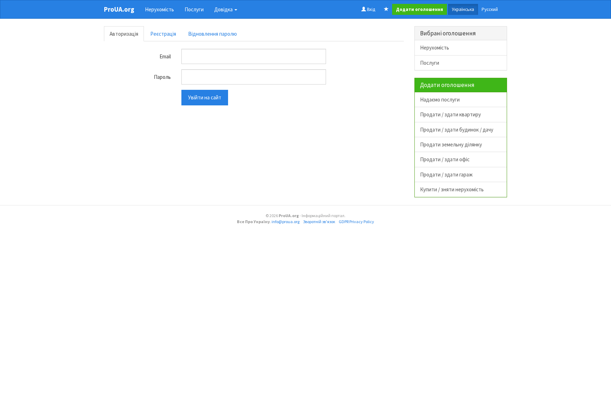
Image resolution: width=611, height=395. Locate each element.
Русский (490, 9)
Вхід (370, 9)
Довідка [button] (224, 9)
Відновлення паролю (212, 33)
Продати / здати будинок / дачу (456, 129)
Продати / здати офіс (445, 159)
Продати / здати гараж (446, 174)
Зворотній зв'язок (319, 221)
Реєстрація (163, 33)
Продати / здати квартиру (450, 114)
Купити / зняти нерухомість (452, 189)
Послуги (194, 9)
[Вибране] (386, 9)
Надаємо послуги (440, 99)
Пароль (162, 77)
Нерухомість (159, 9)
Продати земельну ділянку (451, 144)
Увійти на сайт (204, 97)
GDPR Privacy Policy (356, 221)
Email (165, 56)
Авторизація (124, 33)
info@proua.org (285, 221)
